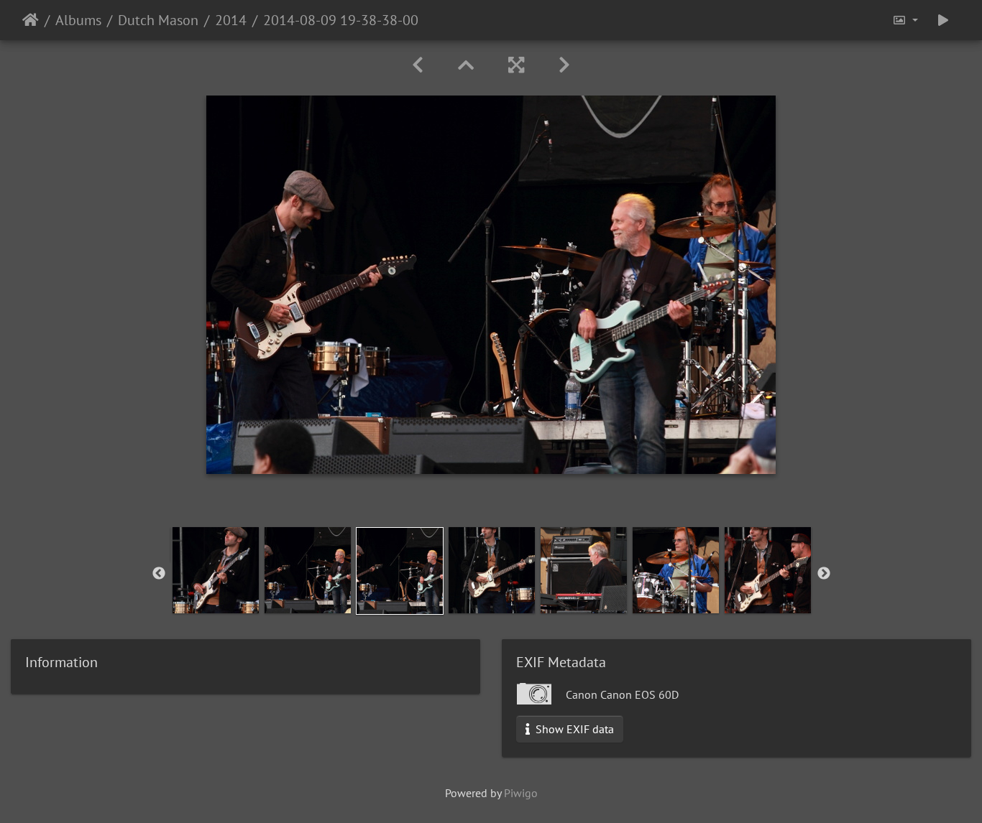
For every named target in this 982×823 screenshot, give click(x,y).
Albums (78, 20)
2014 (231, 20)
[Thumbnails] (466, 65)
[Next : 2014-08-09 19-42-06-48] (564, 65)
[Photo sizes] (905, 20)
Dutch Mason (158, 20)
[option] (216, 570)
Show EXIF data (573, 729)
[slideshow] (943, 20)
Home (30, 20)
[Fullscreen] (516, 65)
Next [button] (824, 574)
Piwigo (521, 793)
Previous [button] (159, 574)
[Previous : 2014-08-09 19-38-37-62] (418, 65)
